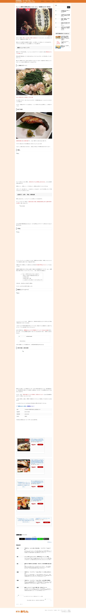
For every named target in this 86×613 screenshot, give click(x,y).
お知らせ (55, 610)
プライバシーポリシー (64, 610)
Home (46, 610)
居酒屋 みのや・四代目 (22, 406)
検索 (56, 5)
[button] (46, 539)
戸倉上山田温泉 (25, 534)
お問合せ (69, 610)
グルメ (18, 534)
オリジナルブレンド (50, 610)
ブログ (59, 610)
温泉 (20, 534)
